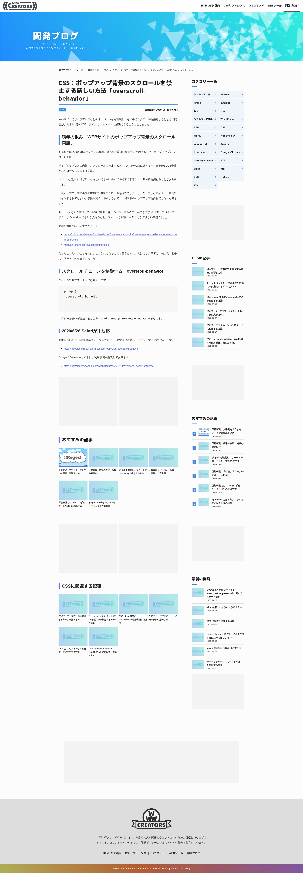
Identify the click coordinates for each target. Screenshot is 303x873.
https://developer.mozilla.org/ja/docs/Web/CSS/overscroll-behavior (101, 348)
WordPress (227, 119)
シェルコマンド (202, 94)
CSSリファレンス (234, 5)
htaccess (200, 152)
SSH (196, 176)
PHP (222, 168)
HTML (197, 135)
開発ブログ (292, 5)
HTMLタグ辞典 (210, 5)
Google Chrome (230, 152)
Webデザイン (227, 135)
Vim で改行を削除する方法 (220, 620)
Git (196, 111)
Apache (225, 144)
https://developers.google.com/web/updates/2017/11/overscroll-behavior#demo (109, 365)
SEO (196, 127)
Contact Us (179, 869)
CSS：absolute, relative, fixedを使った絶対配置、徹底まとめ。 (103, 652)
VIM (196, 185)
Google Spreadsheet (203, 160)
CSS (62, 109)
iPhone (224, 94)
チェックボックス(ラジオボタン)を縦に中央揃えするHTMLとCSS (103, 619)
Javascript (201, 144)
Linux (197, 168)
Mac (222, 111)
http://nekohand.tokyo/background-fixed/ (87, 244)
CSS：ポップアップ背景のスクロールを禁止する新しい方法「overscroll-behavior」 (115, 90)
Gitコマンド (256, 5)
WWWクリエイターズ (112, 837)
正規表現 (225, 102)
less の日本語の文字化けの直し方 (224, 648)
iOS (222, 160)
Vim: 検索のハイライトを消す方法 (224, 607)
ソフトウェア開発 (203, 119)
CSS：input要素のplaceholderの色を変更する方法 (133, 619)
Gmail (197, 102)
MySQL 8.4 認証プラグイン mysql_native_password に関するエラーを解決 (225, 593)
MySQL (224, 176)
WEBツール (275, 5)
